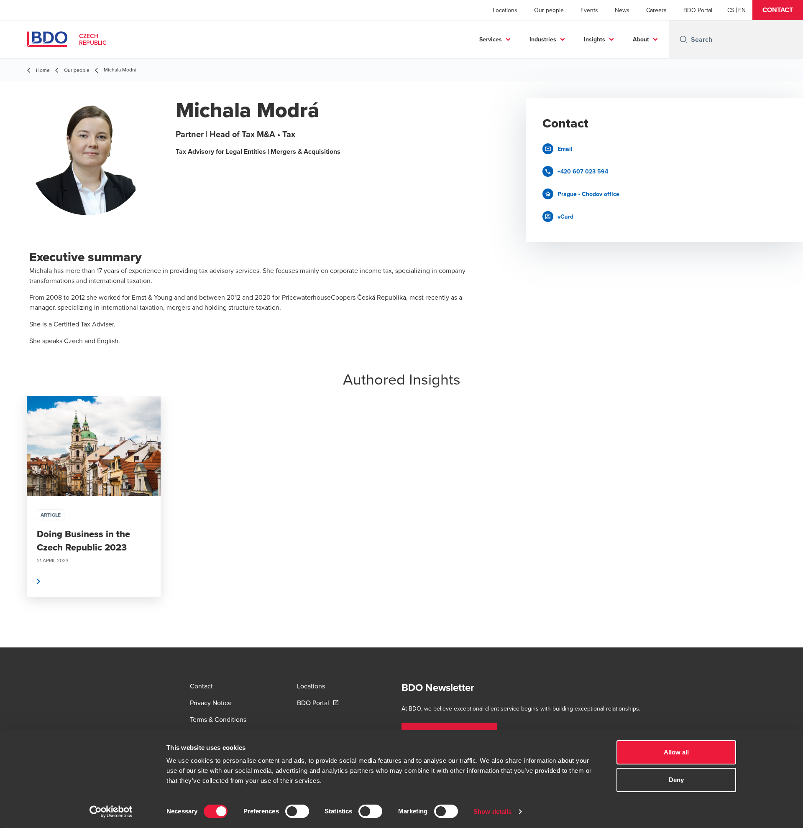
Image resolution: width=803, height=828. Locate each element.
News (622, 10)
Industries (542, 39)
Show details (492, 811)
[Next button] (788, 521)
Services (490, 39)
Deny (676, 779)
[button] (777, 10)
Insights (594, 39)
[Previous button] (15, 521)
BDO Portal (697, 10)
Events (589, 10)
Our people (549, 10)
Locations (505, 10)
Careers (656, 10)
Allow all (676, 752)
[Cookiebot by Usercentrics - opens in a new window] (111, 811)
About (641, 39)
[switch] (297, 811)
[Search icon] (683, 39)
